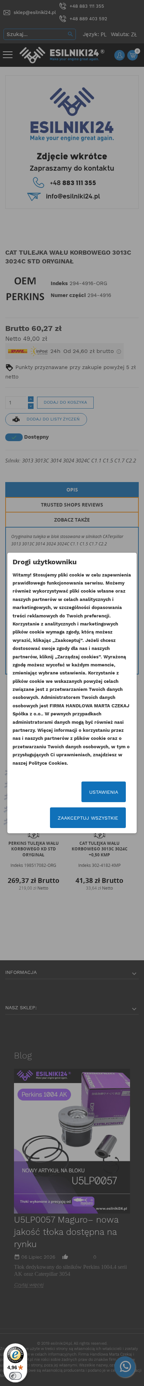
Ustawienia (103, 792)
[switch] (15, 1376)
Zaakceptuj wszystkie (88, 818)
